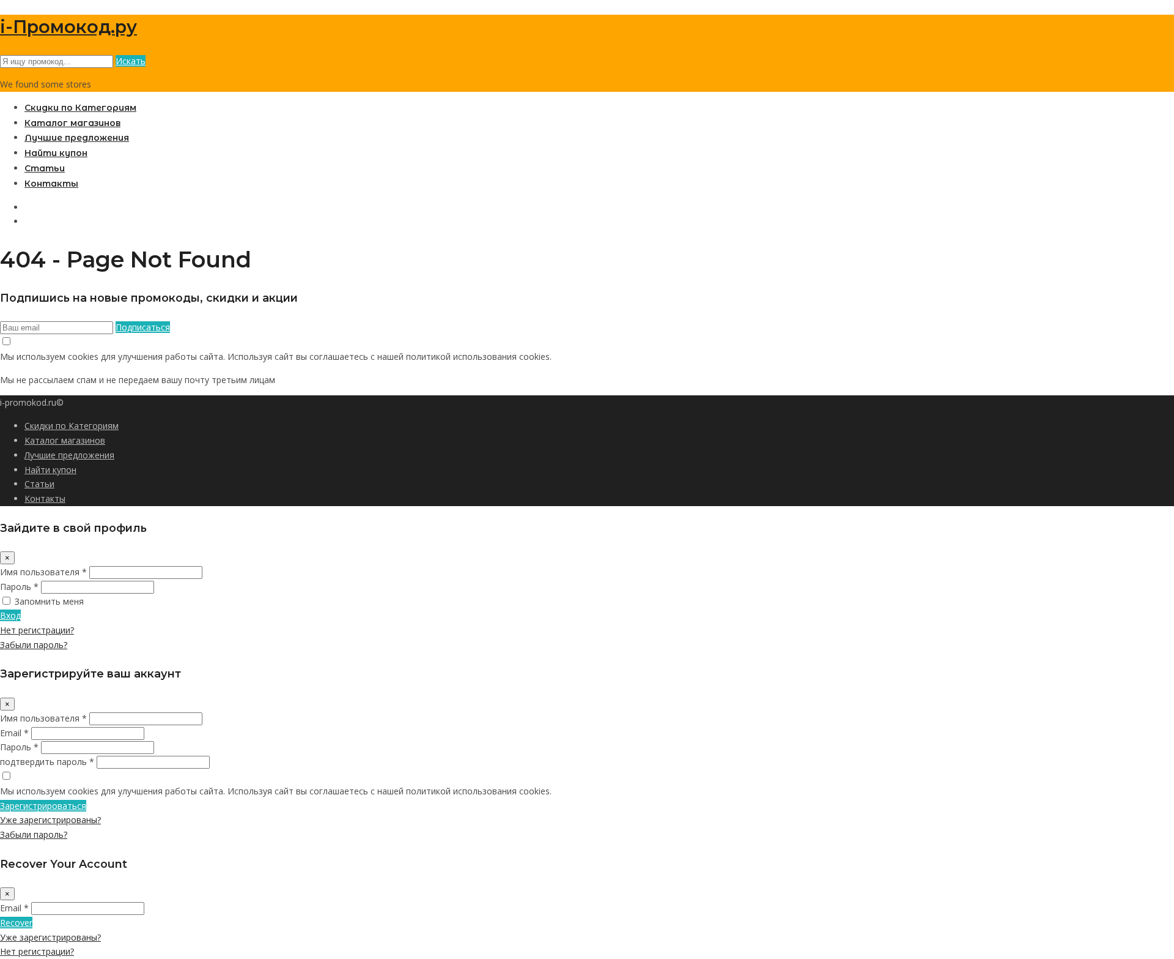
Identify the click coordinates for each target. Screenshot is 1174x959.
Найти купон (55, 153)
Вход (10, 615)
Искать (131, 61)
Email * (14, 733)
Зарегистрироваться (43, 806)
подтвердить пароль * (47, 761)
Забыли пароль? (33, 645)
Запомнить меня (49, 601)
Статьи (44, 168)
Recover (16, 922)
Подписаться (143, 327)
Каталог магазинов (72, 123)
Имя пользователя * (43, 572)
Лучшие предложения (76, 137)
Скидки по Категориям (80, 107)
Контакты (51, 183)
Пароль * (19, 586)
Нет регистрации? (37, 630)
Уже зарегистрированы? (50, 820)
